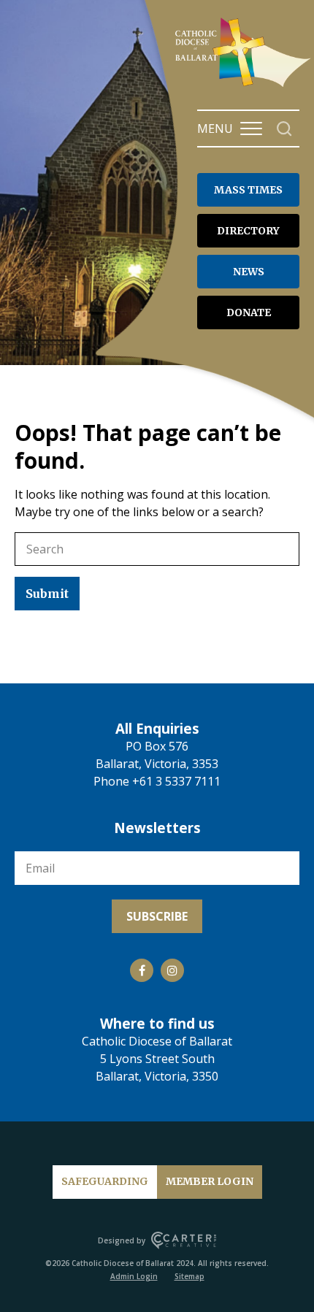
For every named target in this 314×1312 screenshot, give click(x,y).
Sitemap (189, 1276)
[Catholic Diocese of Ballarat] (244, 86)
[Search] (284, 129)
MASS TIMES (248, 189)
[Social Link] (141, 970)
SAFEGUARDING (104, 1181)
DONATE (248, 312)
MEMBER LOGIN (209, 1181)
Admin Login (134, 1276)
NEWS (248, 271)
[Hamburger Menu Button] (251, 128)
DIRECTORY (248, 230)
